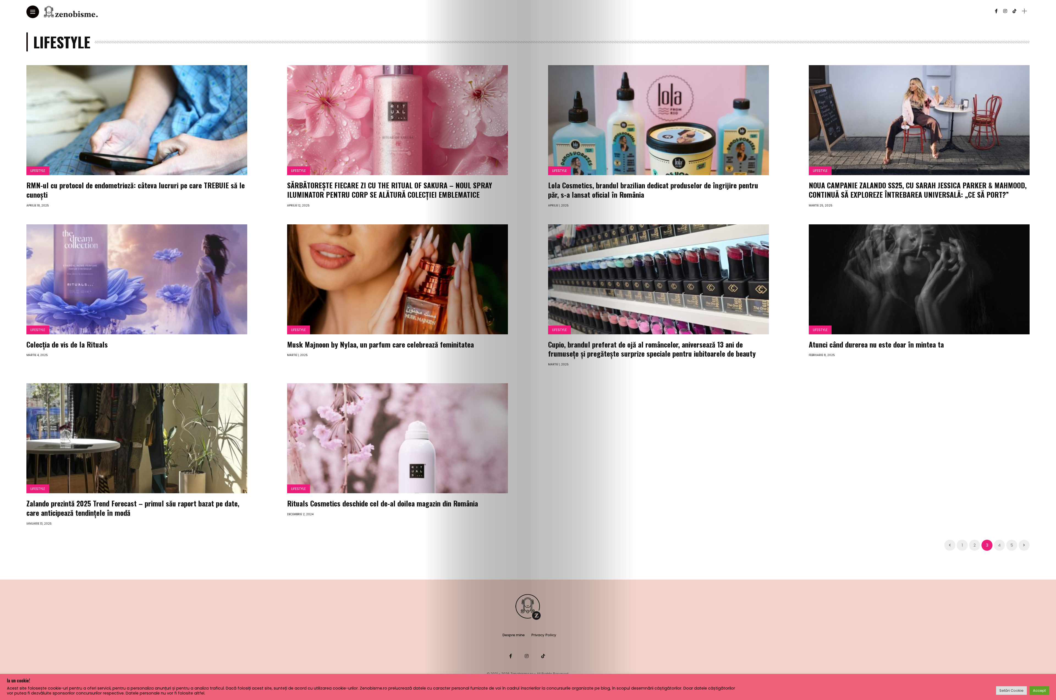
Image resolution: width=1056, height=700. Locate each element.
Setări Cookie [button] (1011, 690)
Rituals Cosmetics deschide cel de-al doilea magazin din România (382, 503)
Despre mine (513, 635)
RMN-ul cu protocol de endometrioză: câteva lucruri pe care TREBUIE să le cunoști (135, 190)
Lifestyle (38, 170)
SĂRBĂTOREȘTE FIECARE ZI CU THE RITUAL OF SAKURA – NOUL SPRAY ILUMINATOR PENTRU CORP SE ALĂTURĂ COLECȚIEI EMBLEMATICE (389, 190)
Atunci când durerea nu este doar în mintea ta (876, 344)
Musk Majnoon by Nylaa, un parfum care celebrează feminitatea (380, 344)
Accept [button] (1039, 690)
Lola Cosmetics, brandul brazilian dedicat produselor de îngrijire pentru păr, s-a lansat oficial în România (653, 190)
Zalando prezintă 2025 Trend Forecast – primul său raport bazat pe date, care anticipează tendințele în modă (132, 508)
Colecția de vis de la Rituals (67, 344)
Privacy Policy (543, 635)
